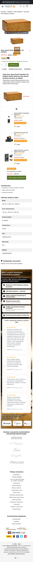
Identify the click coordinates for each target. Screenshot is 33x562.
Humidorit (16, 521)
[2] (18, 116)
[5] (23, 116)
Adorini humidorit (16, 523)
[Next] (31, 69)
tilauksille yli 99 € (17, 2)
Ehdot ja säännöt (16, 488)
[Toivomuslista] (30, 7)
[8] (21, 153)
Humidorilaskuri (16, 509)
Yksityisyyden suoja (16, 490)
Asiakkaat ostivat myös (15, 69)
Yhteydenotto (16, 474)
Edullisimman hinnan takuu (16, 497)
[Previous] (2, 69)
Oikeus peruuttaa (16, 499)
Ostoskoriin (13, 65)
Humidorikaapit (16, 519)
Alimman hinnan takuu (13, 301)
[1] (17, 116)
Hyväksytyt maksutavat (16, 502)
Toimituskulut (16, 483)
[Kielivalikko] (16, 557)
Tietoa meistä (16, 492)
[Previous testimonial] (3, 365)
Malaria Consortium (12, 545)
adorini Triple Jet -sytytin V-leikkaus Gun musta (21, 150)
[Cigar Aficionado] (7, 423)
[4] (21, 116)
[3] (20, 116)
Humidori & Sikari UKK (16, 506)
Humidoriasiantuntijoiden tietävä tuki (17, 315)
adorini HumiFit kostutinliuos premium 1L (21, 113)
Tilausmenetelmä (16, 485)
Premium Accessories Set (21, 132)
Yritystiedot (16, 504)
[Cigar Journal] (17, 423)
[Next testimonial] (29, 365)
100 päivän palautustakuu (16, 495)
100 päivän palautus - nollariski (15, 291)
